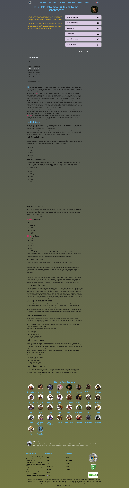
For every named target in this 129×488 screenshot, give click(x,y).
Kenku (59, 412)
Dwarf (40, 392)
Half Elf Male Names (34, 64)
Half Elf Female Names (34, 66)
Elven (29, 236)
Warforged (40, 402)
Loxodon (88, 422)
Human (29, 220)
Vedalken (40, 434)
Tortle (60, 422)
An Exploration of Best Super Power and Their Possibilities (35, 472)
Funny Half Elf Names (34, 72)
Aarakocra (69, 402)
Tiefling (31, 402)
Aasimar (98, 402)
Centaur (50, 402)
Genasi (78, 402)
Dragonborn (31, 392)
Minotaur (98, 422)
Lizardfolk (79, 412)
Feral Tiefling (50, 423)
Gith (31, 434)
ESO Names (52, 2)
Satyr (60, 402)
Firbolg (40, 412)
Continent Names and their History (35, 475)
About (86, 2)
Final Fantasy (50, 466)
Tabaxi (98, 412)
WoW (48, 460)
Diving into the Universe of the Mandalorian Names (34, 459)
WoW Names (61, 2)
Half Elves (29, 115)
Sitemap (68, 469)
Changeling (69, 422)
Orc (88, 412)
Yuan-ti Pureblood (40, 423)
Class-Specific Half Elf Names (36, 74)
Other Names (71, 2)
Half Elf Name (32, 62)
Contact (80, 2)
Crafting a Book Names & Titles (34, 456)
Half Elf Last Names (34, 68)
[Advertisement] (45, 41)
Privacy (67, 466)
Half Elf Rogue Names (34, 79)
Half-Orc (88, 392)
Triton (31, 422)
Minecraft (49, 469)
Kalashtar (78, 422)
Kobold (69, 412)
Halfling (79, 392)
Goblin (50, 412)
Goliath (88, 402)
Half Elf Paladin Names (34, 77)
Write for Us (69, 460)
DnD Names (43, 2)
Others (48, 472)
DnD (48, 457)
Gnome (59, 392)
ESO (48, 463)
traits (36, 93)
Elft (50, 392)
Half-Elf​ (69, 392)
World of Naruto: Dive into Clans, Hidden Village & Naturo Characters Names (35, 464)
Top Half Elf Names (34, 70)
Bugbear (31, 412)
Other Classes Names (34, 81)
